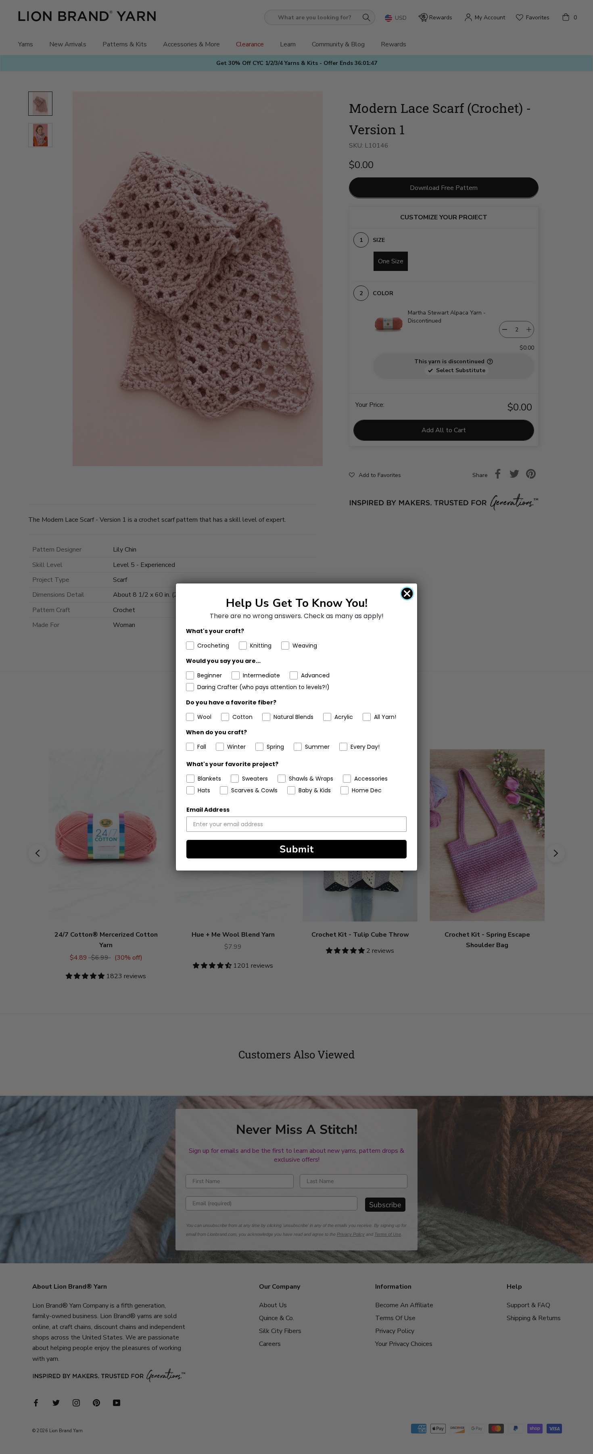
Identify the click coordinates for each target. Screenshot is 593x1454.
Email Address (208, 810)
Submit (297, 849)
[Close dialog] (407, 593)
